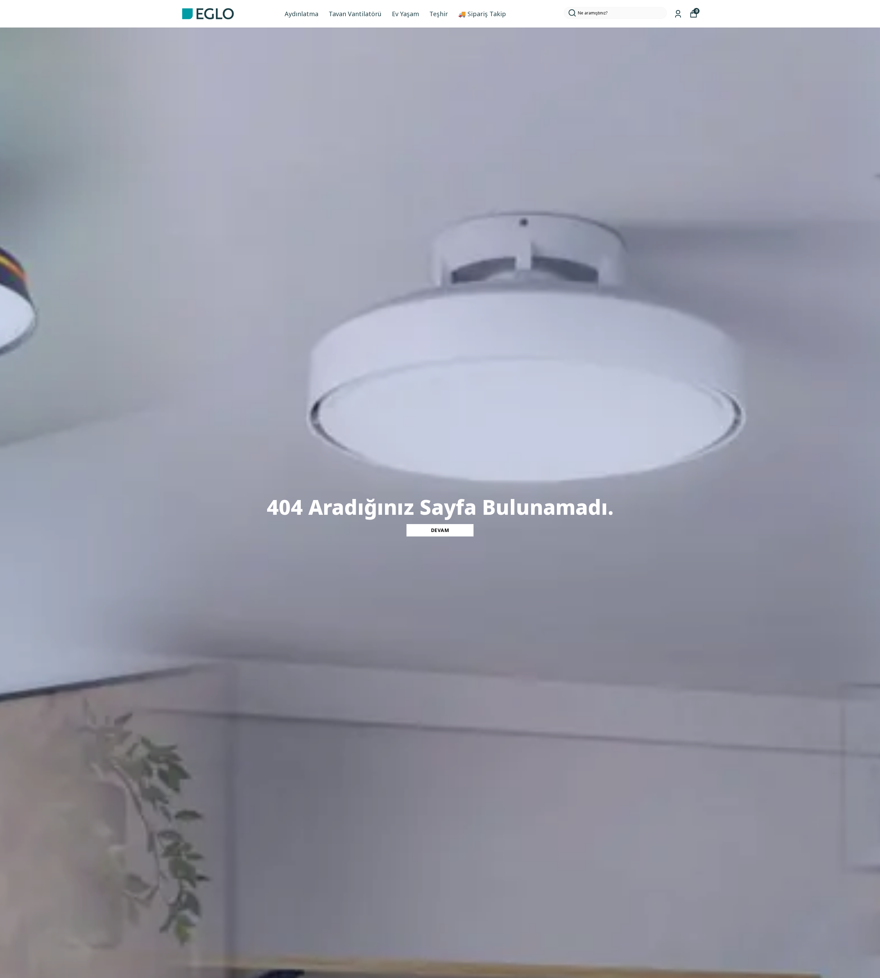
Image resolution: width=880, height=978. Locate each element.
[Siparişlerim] (678, 14)
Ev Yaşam (405, 14)
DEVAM (440, 530)
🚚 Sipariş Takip (482, 14)
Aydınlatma (301, 14)
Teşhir (438, 14)
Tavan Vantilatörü (355, 14)
